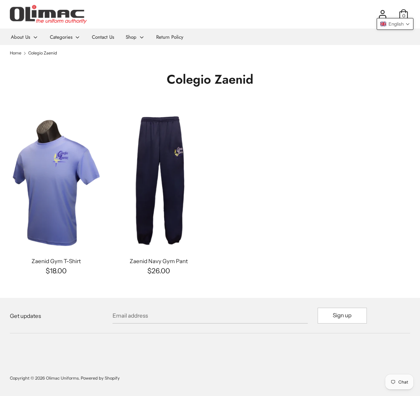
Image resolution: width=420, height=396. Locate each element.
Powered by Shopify (100, 378)
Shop (132, 37)
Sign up (342, 315)
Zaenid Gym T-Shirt (56, 261)
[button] (395, 24)
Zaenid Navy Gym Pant (159, 261)
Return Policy (169, 37)
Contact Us (103, 37)
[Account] (382, 12)
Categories (62, 37)
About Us (21, 37)
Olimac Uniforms (62, 378)
